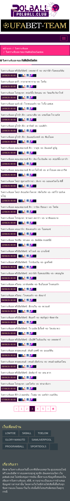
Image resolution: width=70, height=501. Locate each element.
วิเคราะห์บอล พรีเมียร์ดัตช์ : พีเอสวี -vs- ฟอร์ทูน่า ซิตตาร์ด (29, 317)
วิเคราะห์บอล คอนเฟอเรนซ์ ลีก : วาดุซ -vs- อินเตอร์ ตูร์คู (29, 147)
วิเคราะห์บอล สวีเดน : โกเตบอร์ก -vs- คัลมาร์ (23, 295)
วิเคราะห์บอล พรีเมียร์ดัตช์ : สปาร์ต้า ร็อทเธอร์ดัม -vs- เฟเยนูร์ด (32, 273)
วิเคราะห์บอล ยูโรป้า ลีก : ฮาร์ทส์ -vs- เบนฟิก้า (24, 125)
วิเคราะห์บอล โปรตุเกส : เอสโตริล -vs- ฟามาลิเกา (26, 383)
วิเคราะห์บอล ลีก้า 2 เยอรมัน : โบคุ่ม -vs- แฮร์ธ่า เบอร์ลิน (29, 394)
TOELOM (43, 433)
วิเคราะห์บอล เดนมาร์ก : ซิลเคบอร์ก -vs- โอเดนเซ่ (26, 229)
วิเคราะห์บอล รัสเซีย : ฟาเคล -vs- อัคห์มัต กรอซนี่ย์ (26, 240)
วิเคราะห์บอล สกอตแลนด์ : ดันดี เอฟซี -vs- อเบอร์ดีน (27, 350)
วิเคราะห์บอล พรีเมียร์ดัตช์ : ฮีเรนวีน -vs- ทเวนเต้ (25, 306)
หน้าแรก (7, 48)
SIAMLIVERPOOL (41, 439)
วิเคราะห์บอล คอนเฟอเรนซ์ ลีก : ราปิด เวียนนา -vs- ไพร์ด (29, 207)
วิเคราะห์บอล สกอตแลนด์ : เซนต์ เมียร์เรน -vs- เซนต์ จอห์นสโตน (33, 361)
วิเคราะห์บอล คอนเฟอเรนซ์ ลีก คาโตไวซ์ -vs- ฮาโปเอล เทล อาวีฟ (34, 170)
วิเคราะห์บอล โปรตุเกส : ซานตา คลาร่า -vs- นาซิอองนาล (29, 217)
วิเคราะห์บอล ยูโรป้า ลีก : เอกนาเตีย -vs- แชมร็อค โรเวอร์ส (30, 114)
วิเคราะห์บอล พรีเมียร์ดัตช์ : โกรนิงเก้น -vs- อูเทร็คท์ (26, 262)
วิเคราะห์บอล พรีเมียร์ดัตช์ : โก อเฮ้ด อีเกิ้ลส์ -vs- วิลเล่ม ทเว (30, 328)
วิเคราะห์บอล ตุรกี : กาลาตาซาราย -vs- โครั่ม (23, 81)
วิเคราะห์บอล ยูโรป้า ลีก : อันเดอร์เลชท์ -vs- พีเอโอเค (27, 136)
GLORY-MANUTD (15, 439)
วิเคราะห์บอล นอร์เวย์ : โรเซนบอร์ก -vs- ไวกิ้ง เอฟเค (27, 103)
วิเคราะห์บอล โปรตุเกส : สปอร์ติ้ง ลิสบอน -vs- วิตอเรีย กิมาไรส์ (32, 92)
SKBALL (26, 433)
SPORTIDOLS (38, 446)
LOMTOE (10, 433)
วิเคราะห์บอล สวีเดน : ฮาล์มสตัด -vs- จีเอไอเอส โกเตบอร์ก (30, 284)
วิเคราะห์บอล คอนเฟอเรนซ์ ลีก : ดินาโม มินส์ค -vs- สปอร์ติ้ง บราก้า (34, 159)
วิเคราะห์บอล (21, 48)
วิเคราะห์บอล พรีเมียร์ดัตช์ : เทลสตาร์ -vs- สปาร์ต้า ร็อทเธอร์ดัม (32, 70)
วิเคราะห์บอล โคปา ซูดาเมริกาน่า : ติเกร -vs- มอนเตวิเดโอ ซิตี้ (32, 181)
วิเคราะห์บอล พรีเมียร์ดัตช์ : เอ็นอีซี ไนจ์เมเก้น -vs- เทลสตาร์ (31, 339)
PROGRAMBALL (14, 446)
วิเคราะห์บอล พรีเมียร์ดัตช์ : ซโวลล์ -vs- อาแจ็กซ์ (25, 251)
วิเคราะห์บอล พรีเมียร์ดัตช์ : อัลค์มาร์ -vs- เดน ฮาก (26, 372)
